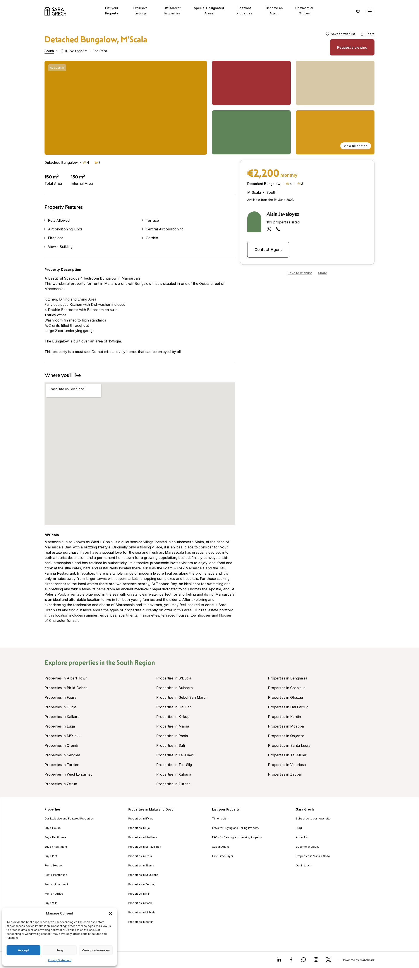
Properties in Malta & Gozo (313, 856)
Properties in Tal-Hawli (175, 755)
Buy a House (53, 828)
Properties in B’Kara (140, 818)
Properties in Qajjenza (286, 736)
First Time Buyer (222, 856)
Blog (299, 828)
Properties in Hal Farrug (288, 707)
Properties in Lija (139, 828)
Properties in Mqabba (286, 726)
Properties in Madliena (142, 837)
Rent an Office (54, 893)
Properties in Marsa (172, 726)
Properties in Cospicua (287, 688)
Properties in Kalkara (62, 716)
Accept (23, 950)
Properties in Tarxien (62, 764)
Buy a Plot (51, 856)
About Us (302, 837)
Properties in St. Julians (143, 874)
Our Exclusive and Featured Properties (69, 818)
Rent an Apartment (56, 884)
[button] (110, 913)
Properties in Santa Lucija (289, 745)
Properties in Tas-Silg (174, 764)
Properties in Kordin (284, 716)
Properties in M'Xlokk (63, 736)
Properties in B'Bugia (173, 678)
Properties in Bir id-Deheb (66, 688)
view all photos (355, 146)
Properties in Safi (170, 745)
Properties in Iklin (139, 893)
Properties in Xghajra (173, 774)
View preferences (96, 950)
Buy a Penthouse (55, 837)
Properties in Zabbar (285, 774)
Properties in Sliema (141, 865)
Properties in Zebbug (142, 884)
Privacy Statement (59, 960)
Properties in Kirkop (172, 716)
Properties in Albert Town (66, 678)
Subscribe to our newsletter (313, 818)
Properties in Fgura (60, 697)
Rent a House (53, 865)
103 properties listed (283, 222)
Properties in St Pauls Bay (144, 846)
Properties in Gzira (140, 856)
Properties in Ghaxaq (285, 697)
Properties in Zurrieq (173, 784)
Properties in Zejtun (61, 784)
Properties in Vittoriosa (287, 764)
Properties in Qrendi (61, 745)
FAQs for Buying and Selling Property (235, 828)
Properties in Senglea (62, 755)
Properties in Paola (172, 736)
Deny (60, 950)
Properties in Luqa (60, 726)
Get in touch (303, 865)
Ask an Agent (220, 846)
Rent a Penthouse (56, 874)
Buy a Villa (51, 903)
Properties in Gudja (60, 707)
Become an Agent (307, 846)
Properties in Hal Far (173, 707)
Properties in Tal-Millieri (287, 755)
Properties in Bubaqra (174, 688)
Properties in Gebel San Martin (182, 697)
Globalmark (367, 960)
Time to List (219, 818)
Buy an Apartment (56, 846)
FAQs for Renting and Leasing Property (237, 837)
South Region (136, 662)
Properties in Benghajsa (287, 678)
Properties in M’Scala (141, 912)
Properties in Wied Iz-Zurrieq (69, 774)
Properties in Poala (140, 903)
